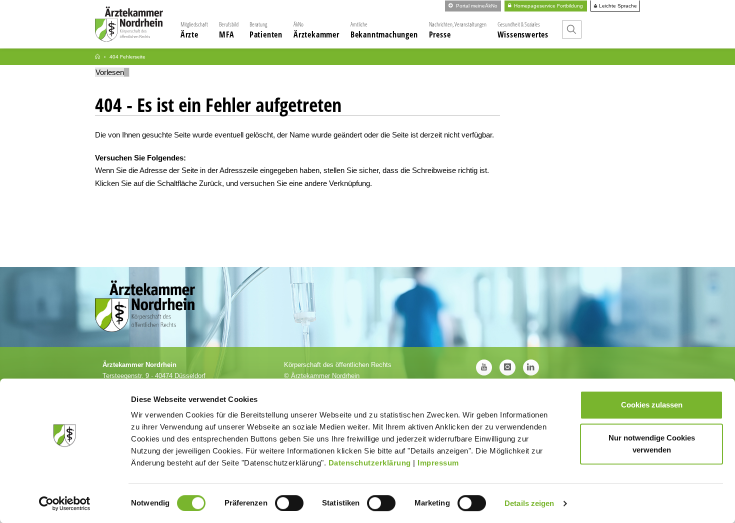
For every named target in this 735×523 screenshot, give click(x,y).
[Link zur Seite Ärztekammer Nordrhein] (97, 57)
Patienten (266, 30)
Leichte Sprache (617, 6)
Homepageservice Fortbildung (547, 5)
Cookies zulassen (651, 404)
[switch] (289, 503)
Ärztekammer (317, 30)
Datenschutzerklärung (369, 462)
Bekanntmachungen (384, 30)
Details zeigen (529, 503)
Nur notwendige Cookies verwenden (651, 444)
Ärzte (194, 30)
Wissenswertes (523, 30)
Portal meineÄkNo (476, 5)
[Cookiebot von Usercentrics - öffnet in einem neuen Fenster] (64, 503)
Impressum (438, 462)
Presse (457, 30)
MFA (228, 30)
